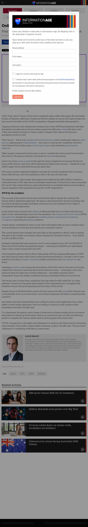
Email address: (18, 48)
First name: (17, 56)
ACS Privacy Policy (66, 79)
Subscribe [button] (17, 97)
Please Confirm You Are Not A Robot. (26, 91)
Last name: (16, 65)
